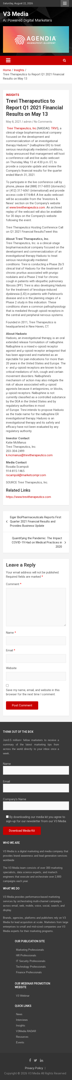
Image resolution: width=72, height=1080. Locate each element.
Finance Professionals (29, 972)
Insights (12, 94)
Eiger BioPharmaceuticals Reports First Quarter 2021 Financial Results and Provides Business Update (35, 521)
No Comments (43, 121)
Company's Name (14, 799)
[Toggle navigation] (8, 60)
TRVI (54, 128)
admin (28, 121)
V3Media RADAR (26, 1031)
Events (20, 1042)
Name (11, 632)
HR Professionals (26, 955)
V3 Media (15, 13)
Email (10, 650)
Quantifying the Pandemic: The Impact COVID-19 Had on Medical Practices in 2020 (37, 542)
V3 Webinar (22, 995)
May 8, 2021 (13, 121)
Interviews (22, 1019)
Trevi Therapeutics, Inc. (22, 128)
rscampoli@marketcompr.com (26, 475)
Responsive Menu (65, 3)
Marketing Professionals (30, 949)
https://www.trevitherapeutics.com (28, 497)
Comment (13, 584)
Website (11, 668)
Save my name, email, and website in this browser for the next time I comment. (33, 692)
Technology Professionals (31, 966)
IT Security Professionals (30, 961)
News (19, 1014)
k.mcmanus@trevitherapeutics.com (29, 455)
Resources (22, 1036)
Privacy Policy (34, 1068)
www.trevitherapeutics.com (27, 207)
